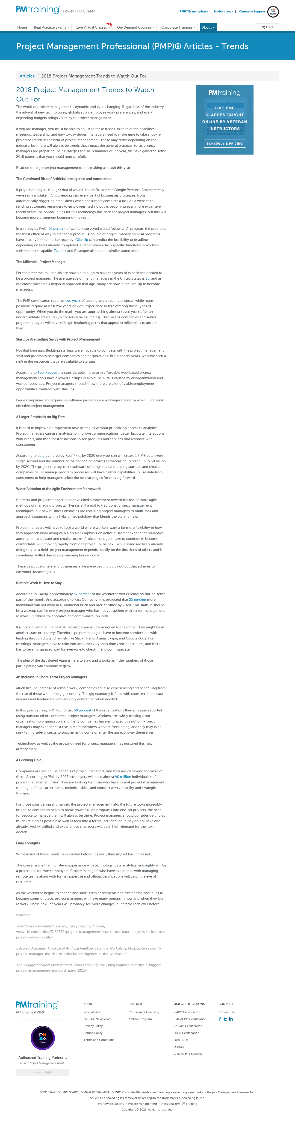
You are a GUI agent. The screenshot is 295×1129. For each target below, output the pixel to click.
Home (22, 27)
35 (147, 278)
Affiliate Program (140, 1019)
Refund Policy (93, 1033)
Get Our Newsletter (97, 1019)
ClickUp (81, 240)
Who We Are (92, 1012)
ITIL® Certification (186, 1033)
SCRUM (179, 1046)
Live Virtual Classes (92, 27)
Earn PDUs (181, 1040)
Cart (269, 27)
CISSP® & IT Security (188, 1053)
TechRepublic (48, 372)
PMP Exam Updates (194, 11)
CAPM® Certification (188, 1026)
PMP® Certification (187, 1012)
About (207, 27)
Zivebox (60, 251)
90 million (123, 777)
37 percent (82, 594)
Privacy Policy (93, 1026)
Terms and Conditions (99, 1040)
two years (73, 300)
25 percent (137, 599)
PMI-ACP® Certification (190, 1019)
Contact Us (226, 1012)
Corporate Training (177, 27)
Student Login (224, 11)
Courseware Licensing (144, 1012)
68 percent (82, 710)
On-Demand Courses (134, 27)
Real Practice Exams (50, 27)
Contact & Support (252, 11)
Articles (27, 76)
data (41, 455)
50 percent (56, 228)
